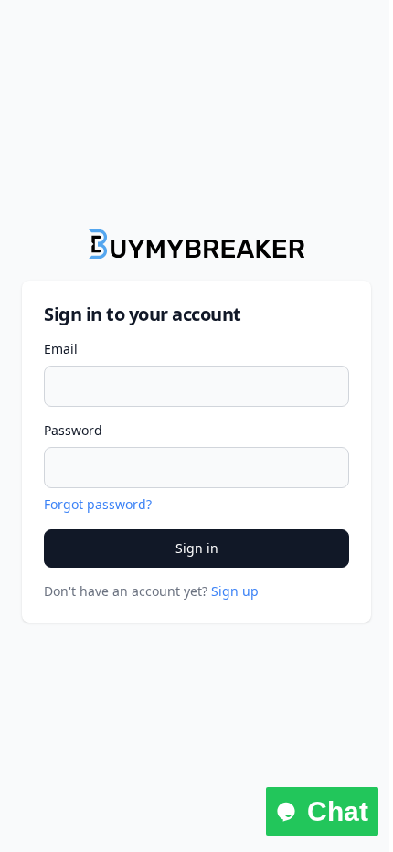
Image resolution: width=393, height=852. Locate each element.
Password (73, 430)
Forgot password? (98, 504)
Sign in (196, 548)
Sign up (235, 591)
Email (61, 348)
